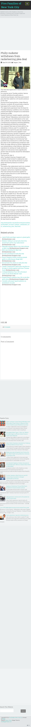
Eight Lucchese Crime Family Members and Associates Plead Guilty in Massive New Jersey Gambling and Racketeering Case (18, 423)
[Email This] (1, 322)
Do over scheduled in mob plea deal (13, 253)
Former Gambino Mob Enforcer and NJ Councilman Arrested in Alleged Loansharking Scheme (17, 477)
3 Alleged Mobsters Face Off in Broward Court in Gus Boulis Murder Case (14, 273)
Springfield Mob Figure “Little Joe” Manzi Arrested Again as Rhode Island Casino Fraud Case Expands (17, 434)
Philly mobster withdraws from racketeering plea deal (14, 56)
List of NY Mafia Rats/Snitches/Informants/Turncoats (14, 507)
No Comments (7, 327)
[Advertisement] (15, 34)
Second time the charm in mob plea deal (14, 263)
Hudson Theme (8, 720)
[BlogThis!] (3, 322)
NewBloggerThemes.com (6, 721)
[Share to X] (4, 322)
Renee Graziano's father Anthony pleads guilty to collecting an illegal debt (14, 258)
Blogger (3, 719)
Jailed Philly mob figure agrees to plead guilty (16, 237)
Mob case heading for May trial (11, 250)
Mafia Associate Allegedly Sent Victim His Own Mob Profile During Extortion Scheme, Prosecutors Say (17, 453)
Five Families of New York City (11, 5)
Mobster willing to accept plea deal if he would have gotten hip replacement (14, 242)
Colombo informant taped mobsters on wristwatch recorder (14, 282)
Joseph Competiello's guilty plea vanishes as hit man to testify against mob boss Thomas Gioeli (15, 268)
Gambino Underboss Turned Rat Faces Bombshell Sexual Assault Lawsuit (16, 486)
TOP (29, 725)
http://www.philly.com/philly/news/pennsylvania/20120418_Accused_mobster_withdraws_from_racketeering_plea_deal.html (15, 224)
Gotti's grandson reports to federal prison (17, 515)
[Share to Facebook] (6, 322)
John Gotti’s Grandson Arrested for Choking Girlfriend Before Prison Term (18, 443)
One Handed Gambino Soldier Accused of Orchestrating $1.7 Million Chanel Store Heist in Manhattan (18, 464)
